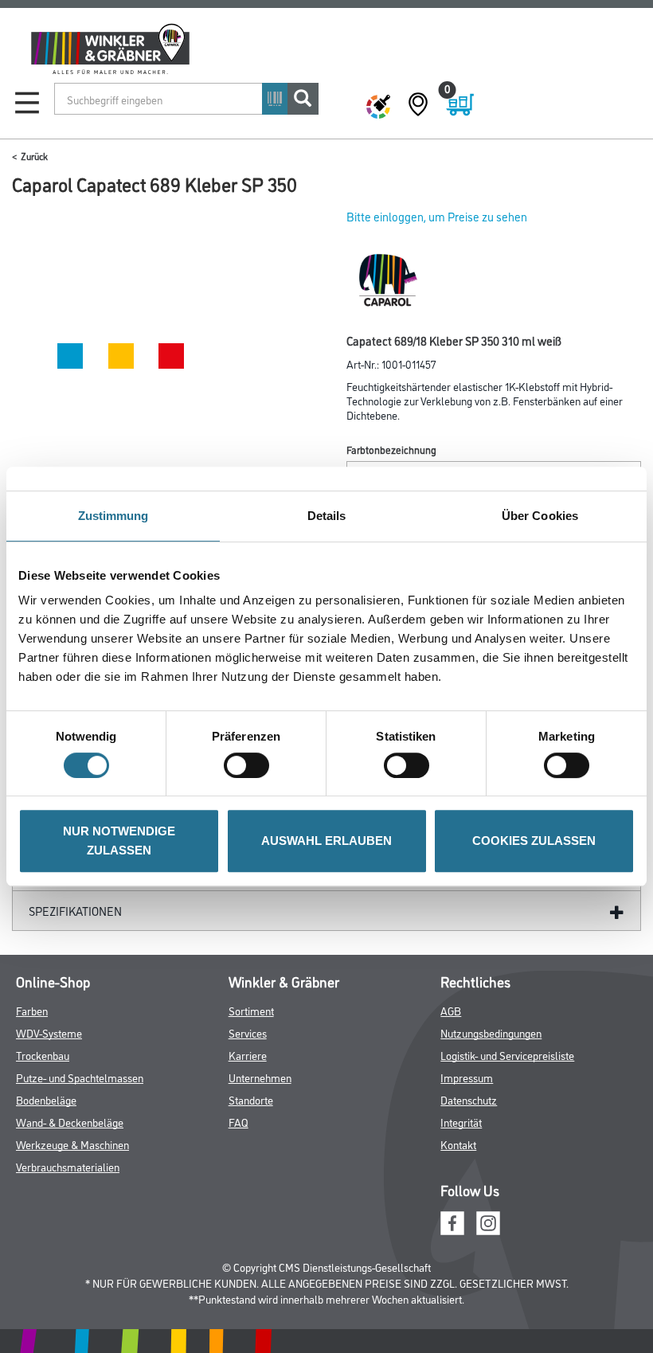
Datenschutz (468, 1099)
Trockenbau (42, 1054)
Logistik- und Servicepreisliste (507, 1054)
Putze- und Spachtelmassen (79, 1077)
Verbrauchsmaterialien (67, 1166)
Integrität (461, 1121)
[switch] (250, 765)
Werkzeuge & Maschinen (72, 1144)
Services (248, 1032)
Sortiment (251, 1010)
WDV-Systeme (49, 1032)
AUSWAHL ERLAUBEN (326, 840)
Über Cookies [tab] (540, 515)
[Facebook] (452, 1220)
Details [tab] (326, 515)
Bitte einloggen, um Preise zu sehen (436, 216)
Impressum (466, 1077)
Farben (32, 1010)
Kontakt (458, 1144)
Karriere (248, 1054)
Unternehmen (260, 1077)
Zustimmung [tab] (113, 515)
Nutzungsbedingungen (491, 1032)
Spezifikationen (75, 910)
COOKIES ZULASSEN (534, 840)
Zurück (34, 155)
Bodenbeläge (46, 1099)
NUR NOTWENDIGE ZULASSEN (119, 840)
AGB (450, 1010)
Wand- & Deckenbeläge (69, 1121)
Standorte (251, 1099)
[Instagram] (488, 1220)
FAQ (238, 1121)
